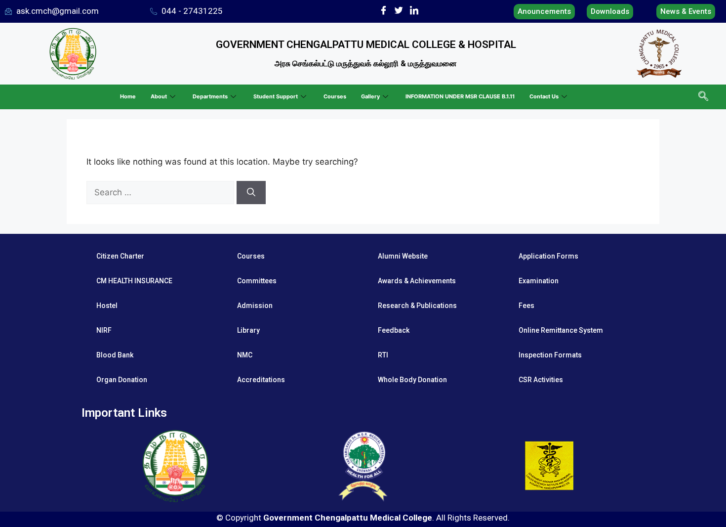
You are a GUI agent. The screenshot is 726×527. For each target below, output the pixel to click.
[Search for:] (161, 192)
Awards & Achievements (417, 281)
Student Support (275, 96)
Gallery (370, 96)
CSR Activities (541, 380)
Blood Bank (114, 355)
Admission (255, 305)
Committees (257, 281)
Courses (334, 96)
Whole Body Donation (412, 380)
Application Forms (548, 256)
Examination (539, 281)
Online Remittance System (561, 330)
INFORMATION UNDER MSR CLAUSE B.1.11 (460, 96)
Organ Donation (121, 380)
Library (248, 330)
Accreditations (261, 380)
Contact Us (544, 96)
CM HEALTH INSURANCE (134, 281)
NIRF (104, 330)
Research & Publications (417, 305)
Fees (526, 305)
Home (128, 96)
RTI (383, 355)
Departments (210, 96)
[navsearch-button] (702, 97)
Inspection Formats (550, 355)
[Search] (251, 193)
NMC (244, 355)
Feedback (393, 330)
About (159, 96)
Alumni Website (403, 256)
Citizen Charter (120, 256)
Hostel (107, 305)
